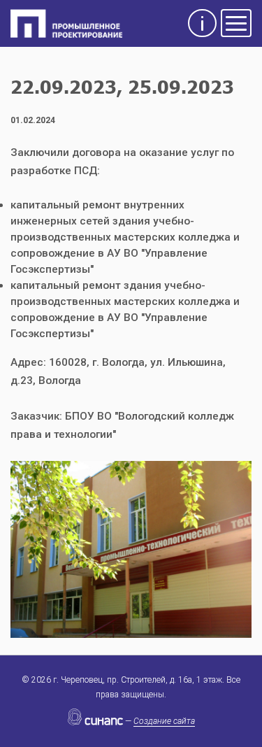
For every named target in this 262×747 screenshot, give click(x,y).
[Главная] (66, 24)
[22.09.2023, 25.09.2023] (131, 547)
